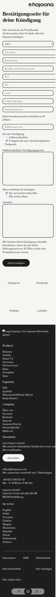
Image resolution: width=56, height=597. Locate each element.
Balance (7, 351)
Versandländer (11, 427)
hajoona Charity (11, 424)
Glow (5, 368)
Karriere (7, 413)
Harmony (7, 362)
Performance (10, 365)
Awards (7, 420)
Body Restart (10, 398)
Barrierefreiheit (11, 568)
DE (19, 591)
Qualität (7, 391)
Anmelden (13, 458)
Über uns (7, 410)
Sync (5, 375)
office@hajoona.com (14, 469)
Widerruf (7, 431)
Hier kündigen (44, 568)
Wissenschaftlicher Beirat (17, 394)
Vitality (6, 355)
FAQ (4, 387)
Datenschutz (43, 557)
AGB (25, 557)
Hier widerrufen (11, 579)
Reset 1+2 (7, 358)
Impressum (9, 557)
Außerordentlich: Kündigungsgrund (23, 150)
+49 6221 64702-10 (13, 479)
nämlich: (7, 202)
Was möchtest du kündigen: (18, 189)
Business (7, 417)
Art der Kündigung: (13, 133)
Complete (8, 372)
